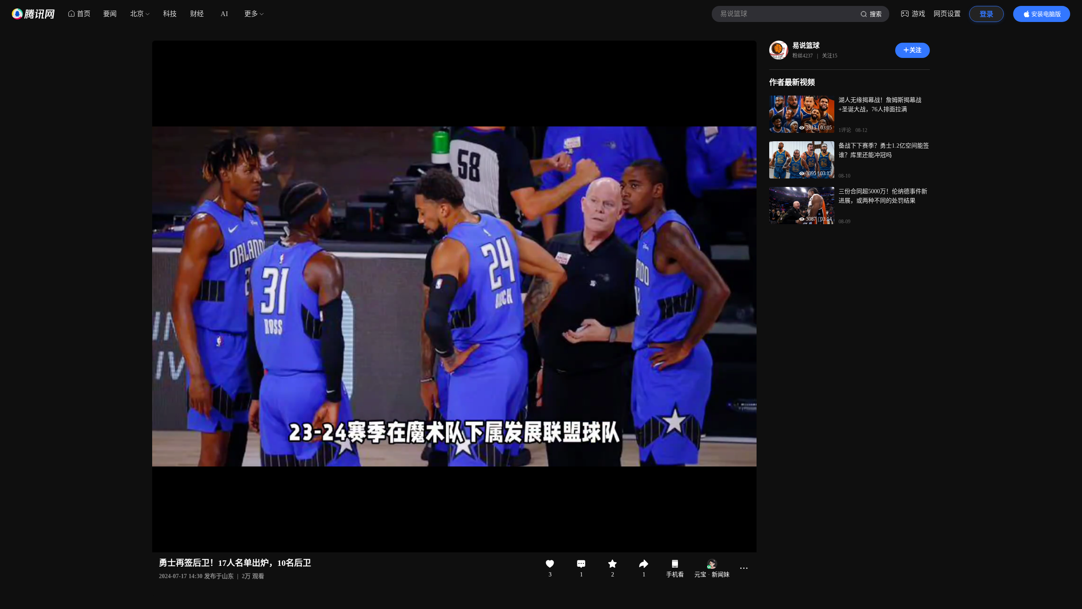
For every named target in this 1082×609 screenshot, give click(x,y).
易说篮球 (806, 45)
